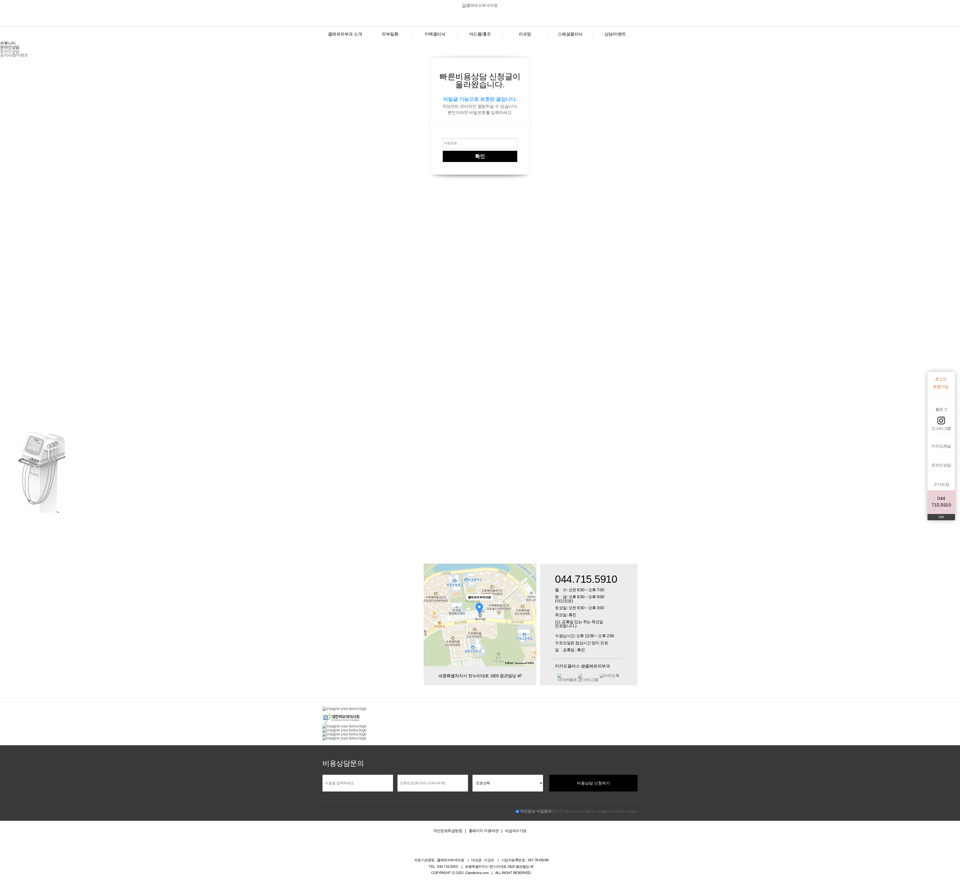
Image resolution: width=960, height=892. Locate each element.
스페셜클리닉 (570, 34)
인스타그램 (941, 428)
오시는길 (941, 484)
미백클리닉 (435, 34)
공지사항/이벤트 (14, 55)
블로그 (941, 409)
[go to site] (344, 708)
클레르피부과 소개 (345, 34)
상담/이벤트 (615, 34)
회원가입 (940, 387)
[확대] (530, 606)
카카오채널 (941, 446)
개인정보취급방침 (447, 830)
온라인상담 (10, 51)
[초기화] (530, 624)
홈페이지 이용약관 (484, 830)
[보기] (557, 811)
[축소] (530, 614)
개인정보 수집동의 (536, 811)
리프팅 (525, 34)
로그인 (941, 379)
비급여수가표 (516, 830)
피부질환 (390, 34)
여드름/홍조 (480, 34)
